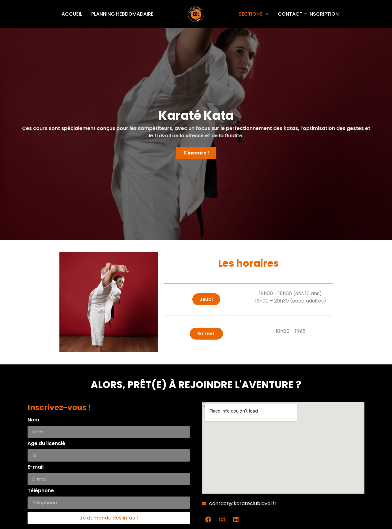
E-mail (35, 467)
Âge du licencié (46, 444)
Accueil (72, 13)
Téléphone (41, 491)
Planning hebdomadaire (122, 13)
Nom (33, 420)
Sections (251, 13)
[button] (206, 299)
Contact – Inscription (308, 13)
